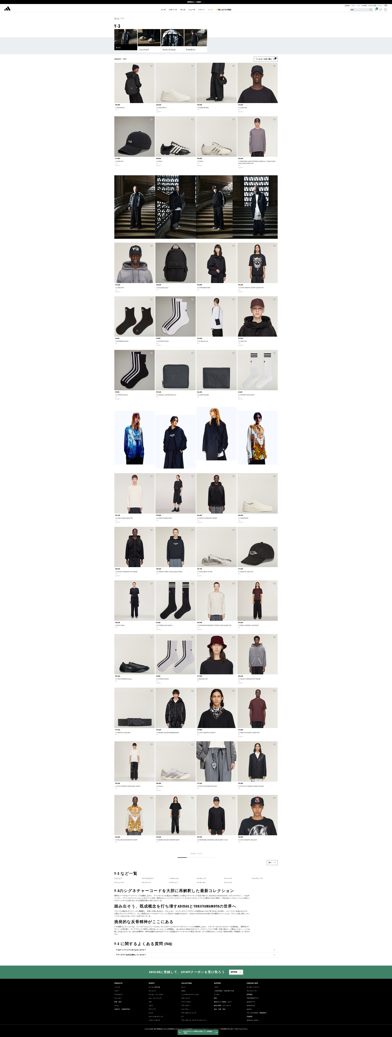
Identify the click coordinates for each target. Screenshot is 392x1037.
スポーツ (201, 10)
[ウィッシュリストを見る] (380, 9)
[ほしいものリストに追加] (151, 66)
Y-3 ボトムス (174, 878)
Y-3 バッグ (228, 878)
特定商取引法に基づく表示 (229, 1029)
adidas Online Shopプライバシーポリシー (207, 1029)
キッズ (182, 10)
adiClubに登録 (372, 5)
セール (210, 10)
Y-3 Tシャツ (173, 882)
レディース (173, 10)
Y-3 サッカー (201, 882)
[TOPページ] (7, 8)
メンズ (163, 10)
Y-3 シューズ (119, 882)
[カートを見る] (385, 9)
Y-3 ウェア (118, 878)
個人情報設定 (158, 1029)
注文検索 (364, 5)
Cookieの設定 (149, 1029)
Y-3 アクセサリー (148, 878)
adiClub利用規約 (169, 1029)
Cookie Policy (243, 1029)
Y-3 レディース (257, 878)
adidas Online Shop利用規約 (184, 1029)
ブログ (353, 5)
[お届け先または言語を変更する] (386, 5)
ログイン (380, 5)
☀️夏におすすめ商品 (223, 10)
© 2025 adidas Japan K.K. (196, 1034)
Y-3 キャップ (201, 878)
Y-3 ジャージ (146, 882)
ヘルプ (358, 5)
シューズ (191, 10)
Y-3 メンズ (228, 882)
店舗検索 (347, 5)
